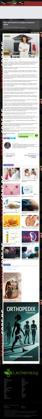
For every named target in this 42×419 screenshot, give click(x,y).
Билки (5, 393)
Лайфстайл (6, 389)
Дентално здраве (6, 390)
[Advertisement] (21, 11)
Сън (22, 393)
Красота (23, 387)
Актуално (23, 396)
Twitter (12, 138)
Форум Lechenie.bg (7, 398)
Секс (22, 386)
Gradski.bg (5, 410)
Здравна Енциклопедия (8, 380)
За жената (23, 380)
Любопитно (16, 26)
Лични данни (23, 407)
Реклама (5, 406)
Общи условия (6, 407)
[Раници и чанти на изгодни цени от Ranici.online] (12, 287)
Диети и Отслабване (25, 382)
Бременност (24, 384)
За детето (23, 381)
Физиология (24, 395)
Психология (24, 394)
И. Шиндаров (6, 59)
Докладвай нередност (24, 136)
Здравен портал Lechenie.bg (8, 26)
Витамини (5, 396)
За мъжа (5, 381)
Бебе (5, 386)
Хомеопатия (24, 389)
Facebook (6, 138)
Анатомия (5, 395)
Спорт (23, 391)
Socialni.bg (9, 410)
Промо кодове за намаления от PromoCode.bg (12, 266)
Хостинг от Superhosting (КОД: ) (23, 416)
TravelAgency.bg (14, 410)
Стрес (5, 394)
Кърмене (23, 385)
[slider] (6, 136)
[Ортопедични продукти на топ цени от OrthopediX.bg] (21, 331)
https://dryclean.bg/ (8, 268)
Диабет (23, 390)
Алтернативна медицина (8, 387)
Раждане (5, 385)
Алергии (5, 391)
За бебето (5, 382)
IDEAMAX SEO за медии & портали (9, 416)
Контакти (22, 406)
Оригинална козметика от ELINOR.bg (10, 269)
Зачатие (5, 384)
